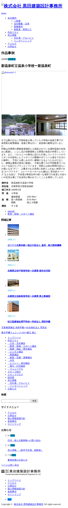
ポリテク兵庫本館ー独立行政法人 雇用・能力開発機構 (34, 245)
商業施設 (13, 355)
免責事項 (12, 421)
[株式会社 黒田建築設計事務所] (31, 5)
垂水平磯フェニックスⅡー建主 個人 (18, 332)
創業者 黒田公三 (23, 29)
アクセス (12, 44)
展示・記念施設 (16, 366)
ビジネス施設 (15, 352)
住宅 (11, 360)
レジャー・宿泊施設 (19, 363)
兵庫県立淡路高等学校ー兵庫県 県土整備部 (29, 296)
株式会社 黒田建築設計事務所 (28, 504)
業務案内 (18, 26)
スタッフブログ (15, 374)
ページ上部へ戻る (10, 465)
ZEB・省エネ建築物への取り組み (24, 440)
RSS (10, 499)
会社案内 (12, 18)
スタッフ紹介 (14, 372)
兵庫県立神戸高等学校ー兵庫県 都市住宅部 (29, 271)
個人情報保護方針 (16, 418)
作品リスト (13, 32)
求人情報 (12, 35)
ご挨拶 (17, 21)
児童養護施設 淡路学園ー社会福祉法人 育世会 (24, 327)
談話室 (11, 377)
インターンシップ (23, 41)
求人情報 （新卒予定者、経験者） (25, 450)
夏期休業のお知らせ (18, 460)
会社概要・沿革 (21, 24)
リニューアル (15, 369)
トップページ (14, 337)
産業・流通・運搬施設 (20, 357)
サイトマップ (14, 424)
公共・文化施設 (16, 343)
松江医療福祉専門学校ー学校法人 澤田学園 (29, 321)
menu (3, 13)
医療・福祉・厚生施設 (20, 349)
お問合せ (12, 46)
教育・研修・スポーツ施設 (21, 214)
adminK (11, 211)
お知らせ (12, 389)
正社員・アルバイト (24, 38)
